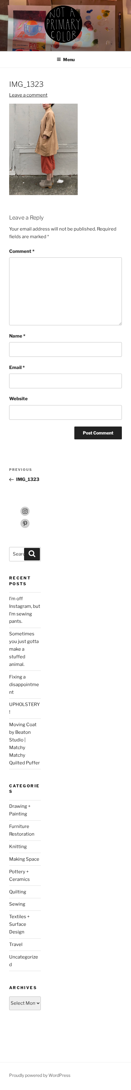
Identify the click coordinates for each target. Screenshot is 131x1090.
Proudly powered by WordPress (39, 1075)
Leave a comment (28, 95)
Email (17, 367)
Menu (69, 59)
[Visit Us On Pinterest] (25, 527)
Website (18, 398)
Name (17, 336)
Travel (16, 944)
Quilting (17, 892)
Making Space (24, 859)
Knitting (18, 846)
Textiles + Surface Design (19, 924)
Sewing (17, 904)
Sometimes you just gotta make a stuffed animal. (24, 649)
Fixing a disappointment (24, 684)
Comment (21, 251)
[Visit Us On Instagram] (25, 514)
